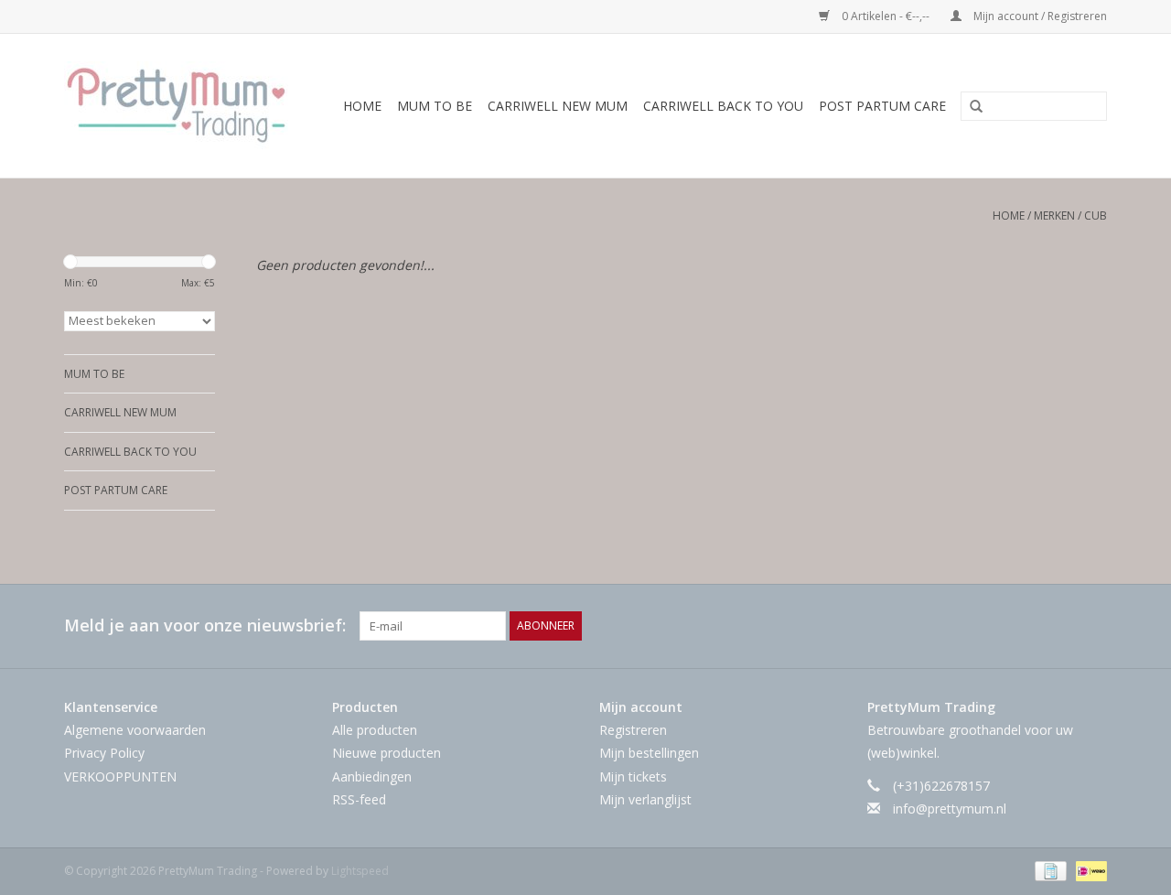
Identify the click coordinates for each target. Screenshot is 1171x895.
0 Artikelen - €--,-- (885, 16)
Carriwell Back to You (723, 105)
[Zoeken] (970, 107)
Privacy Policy (104, 752)
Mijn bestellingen (649, 752)
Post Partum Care (882, 105)
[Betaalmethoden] (1048, 870)
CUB (1095, 215)
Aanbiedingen (372, 776)
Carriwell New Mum (558, 105)
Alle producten (374, 730)
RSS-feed (359, 799)
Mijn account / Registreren (1039, 16)
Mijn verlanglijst (645, 799)
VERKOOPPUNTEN (120, 776)
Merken (1054, 215)
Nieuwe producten (386, 752)
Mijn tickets (633, 776)
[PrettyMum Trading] (181, 105)
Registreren (633, 730)
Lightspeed (360, 871)
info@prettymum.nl (949, 808)
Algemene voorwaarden (135, 730)
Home (362, 105)
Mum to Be (434, 105)
